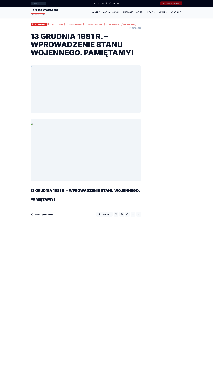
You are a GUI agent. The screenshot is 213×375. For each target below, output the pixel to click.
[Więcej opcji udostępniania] (138, 214)
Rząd (150, 12)
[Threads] (114, 3)
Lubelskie (127, 12)
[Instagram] (110, 3)
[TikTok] (106, 3)
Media (162, 12)
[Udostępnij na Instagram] (121, 214)
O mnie (96, 12)
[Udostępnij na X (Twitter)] (116, 214)
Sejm (139, 12)
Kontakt (176, 12)
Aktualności (111, 12)
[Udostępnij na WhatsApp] (127, 214)
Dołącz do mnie (172, 3)
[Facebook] (99, 3)
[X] (95, 3)
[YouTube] (103, 3)
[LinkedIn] (118, 3)
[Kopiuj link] (133, 214)
